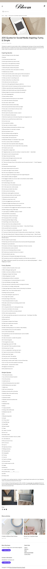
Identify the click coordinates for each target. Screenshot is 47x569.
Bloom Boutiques (13, 567)
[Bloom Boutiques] (23, 6)
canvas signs (30, 483)
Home (3, 15)
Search (25, 547)
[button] (44, 6)
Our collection (36, 483)
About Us (26, 549)
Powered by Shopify (21, 567)
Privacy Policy (27, 554)
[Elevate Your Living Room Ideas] (34, 527)
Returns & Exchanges (28, 552)
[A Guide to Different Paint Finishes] (12, 527)
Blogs (6, 15)
